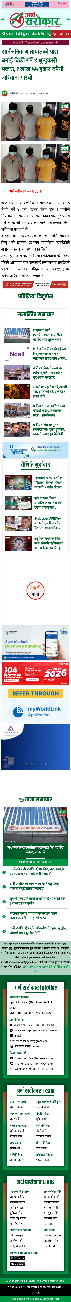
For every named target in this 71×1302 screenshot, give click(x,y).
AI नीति (48, 1223)
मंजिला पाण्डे (16, 1136)
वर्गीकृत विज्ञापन (18, 1246)
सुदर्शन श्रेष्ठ (15, 1119)
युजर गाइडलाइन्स (52, 1235)
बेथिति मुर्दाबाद (22, 34)
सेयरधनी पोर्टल (17, 1197)
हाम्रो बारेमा (49, 1230)
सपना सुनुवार (16, 1160)
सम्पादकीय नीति (52, 1197)
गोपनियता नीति (51, 1202)
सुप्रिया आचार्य (17, 1131)
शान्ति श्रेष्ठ (15, 1148)
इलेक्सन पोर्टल (17, 1202)
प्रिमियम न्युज (16, 1235)
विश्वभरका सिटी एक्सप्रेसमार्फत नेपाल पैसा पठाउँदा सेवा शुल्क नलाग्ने (47, 335)
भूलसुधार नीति (51, 1213)
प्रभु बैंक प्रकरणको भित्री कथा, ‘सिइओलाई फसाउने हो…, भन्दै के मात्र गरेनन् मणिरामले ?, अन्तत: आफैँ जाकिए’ (48, 543)
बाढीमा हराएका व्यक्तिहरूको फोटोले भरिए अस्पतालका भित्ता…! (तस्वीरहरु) (49, 411)
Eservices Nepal (51, 1299)
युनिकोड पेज (16, 1213)
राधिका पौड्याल (44, 1160)
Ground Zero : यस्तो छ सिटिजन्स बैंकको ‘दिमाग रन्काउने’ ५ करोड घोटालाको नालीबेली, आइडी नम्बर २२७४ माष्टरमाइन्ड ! (50, 483)
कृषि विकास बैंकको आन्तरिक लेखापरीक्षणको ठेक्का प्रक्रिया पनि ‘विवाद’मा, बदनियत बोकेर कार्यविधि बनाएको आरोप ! (49, 503)
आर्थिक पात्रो (16, 1240)
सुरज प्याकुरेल (17, 1107)
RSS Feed (49, 1246)
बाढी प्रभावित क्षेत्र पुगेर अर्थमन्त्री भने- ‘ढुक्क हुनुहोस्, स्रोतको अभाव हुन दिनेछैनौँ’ (49, 430)
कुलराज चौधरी (43, 1136)
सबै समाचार (7, 34)
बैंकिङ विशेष (38, 34)
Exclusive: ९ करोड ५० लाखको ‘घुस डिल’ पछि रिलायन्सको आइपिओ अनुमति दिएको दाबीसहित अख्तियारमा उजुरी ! (48, 523)
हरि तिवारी (41, 1131)
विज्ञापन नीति (50, 1218)
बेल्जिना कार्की (43, 1107)
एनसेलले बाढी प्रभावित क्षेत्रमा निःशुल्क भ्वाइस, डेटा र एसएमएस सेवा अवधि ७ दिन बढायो (49, 354)
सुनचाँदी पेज (16, 1223)
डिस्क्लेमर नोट (51, 1240)
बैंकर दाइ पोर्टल (18, 1218)
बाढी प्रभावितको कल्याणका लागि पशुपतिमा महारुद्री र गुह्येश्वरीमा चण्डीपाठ (48, 373)
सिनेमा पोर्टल (16, 1207)
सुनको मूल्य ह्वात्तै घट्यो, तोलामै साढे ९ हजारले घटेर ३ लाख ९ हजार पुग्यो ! (50, 392)
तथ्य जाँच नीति (51, 1207)
